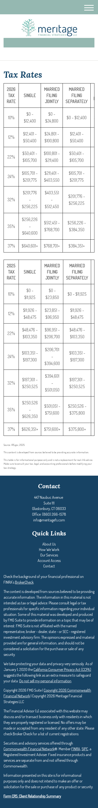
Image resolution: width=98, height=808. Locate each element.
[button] (49, 544)
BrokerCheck (24, 582)
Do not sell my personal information (45, 681)
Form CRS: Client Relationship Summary (32, 796)
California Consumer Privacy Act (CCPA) (62, 669)
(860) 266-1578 (51, 53)
